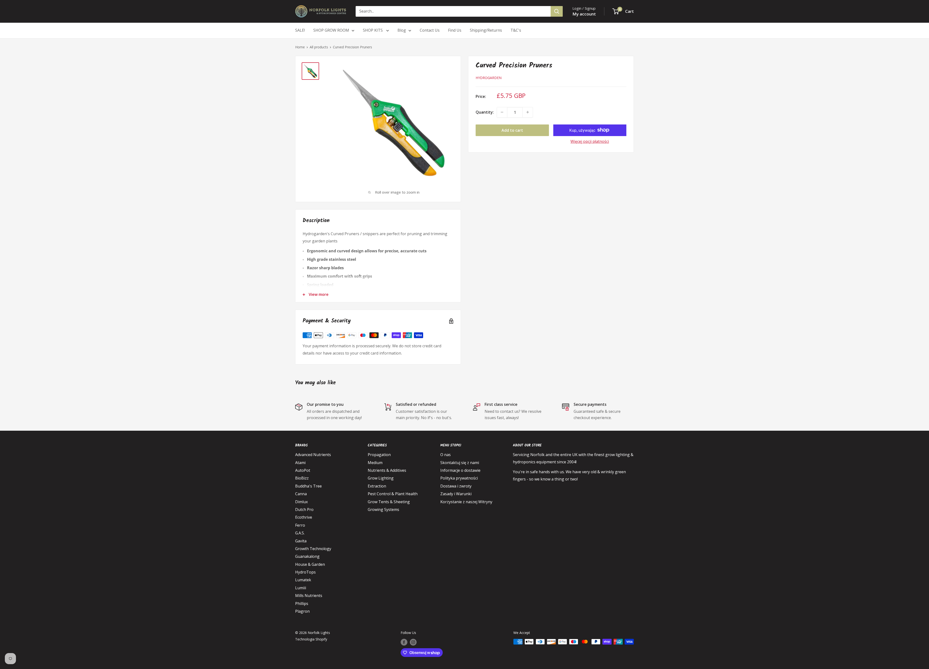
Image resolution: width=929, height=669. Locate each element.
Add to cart (512, 130)
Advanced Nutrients (313, 454)
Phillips (301, 603)
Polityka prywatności (459, 478)
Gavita (301, 541)
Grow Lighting (381, 478)
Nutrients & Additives (387, 470)
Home (300, 47)
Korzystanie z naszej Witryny (466, 501)
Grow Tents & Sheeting (389, 501)
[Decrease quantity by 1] (502, 112)
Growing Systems (383, 509)
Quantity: (485, 112)
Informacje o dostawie (460, 470)
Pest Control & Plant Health (393, 493)
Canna (301, 493)
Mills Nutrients (308, 595)
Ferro (300, 525)
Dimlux (301, 501)
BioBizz (302, 478)
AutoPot (302, 470)
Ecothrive (303, 517)
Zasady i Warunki (456, 493)
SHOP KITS (373, 30)
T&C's (515, 30)
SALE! (300, 30)
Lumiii (300, 587)
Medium (375, 462)
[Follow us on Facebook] (404, 642)
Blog (401, 30)
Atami (300, 462)
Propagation (379, 454)
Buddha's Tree (308, 486)
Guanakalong (307, 556)
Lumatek (303, 579)
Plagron (302, 611)
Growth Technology (313, 548)
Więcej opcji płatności (589, 141)
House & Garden (310, 564)
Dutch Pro (304, 509)
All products (319, 47)
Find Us (454, 30)
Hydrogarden (489, 77)
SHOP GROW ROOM (331, 30)
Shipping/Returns (486, 30)
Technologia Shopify (311, 639)
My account (584, 14)
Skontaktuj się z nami (459, 462)
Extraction (377, 486)
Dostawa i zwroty (456, 486)
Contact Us (430, 30)
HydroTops (305, 572)
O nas (445, 454)
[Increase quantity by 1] (528, 112)
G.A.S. (300, 533)
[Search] (557, 11)
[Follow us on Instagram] (413, 642)
